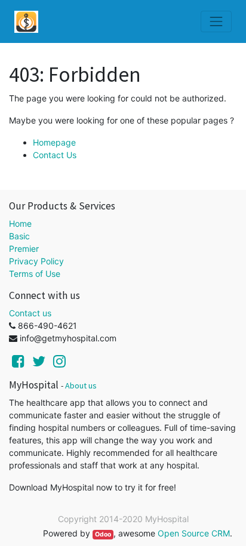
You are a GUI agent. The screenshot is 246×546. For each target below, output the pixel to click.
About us (81, 385)
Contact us (30, 313)
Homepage (54, 142)
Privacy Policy (36, 261)
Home (20, 223)
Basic (19, 236)
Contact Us (54, 155)
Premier (24, 248)
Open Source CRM (194, 533)
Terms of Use (34, 274)
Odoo (103, 534)
